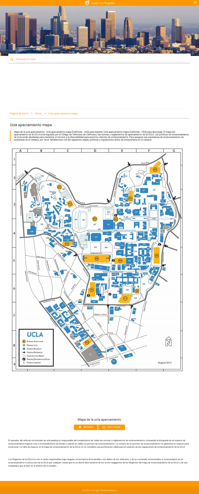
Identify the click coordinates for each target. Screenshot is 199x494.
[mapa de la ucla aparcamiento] (97, 371)
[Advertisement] (97, 88)
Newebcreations (108, 490)
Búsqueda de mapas (26, 59)
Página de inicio (19, 113)
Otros (38, 113)
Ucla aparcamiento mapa (63, 113)
